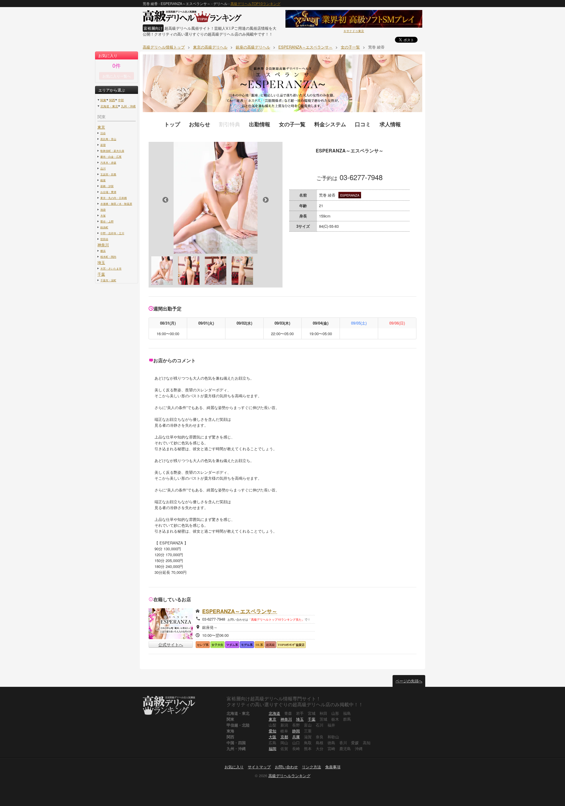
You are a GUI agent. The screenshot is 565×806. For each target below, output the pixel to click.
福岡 (272, 748)
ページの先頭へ (409, 681)
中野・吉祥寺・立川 (112, 233)
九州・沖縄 (128, 106)
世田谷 (104, 239)
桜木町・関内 (108, 257)
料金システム (330, 124)
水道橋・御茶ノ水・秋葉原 (116, 204)
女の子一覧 (292, 124)
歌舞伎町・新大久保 (112, 151)
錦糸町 (104, 227)
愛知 (272, 731)
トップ (172, 124)
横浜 (103, 251)
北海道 (274, 713)
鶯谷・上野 (107, 221)
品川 (103, 168)
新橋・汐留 (107, 186)
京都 (284, 736)
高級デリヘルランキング (289, 775)
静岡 (296, 731)
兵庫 (296, 736)
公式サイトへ (170, 644)
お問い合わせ (286, 767)
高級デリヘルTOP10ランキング (255, 3)
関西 (112, 100)
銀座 (103, 180)
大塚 (103, 215)
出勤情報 (259, 124)
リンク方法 (311, 767)
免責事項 (332, 767)
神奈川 (103, 244)
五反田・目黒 (108, 174)
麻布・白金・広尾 (111, 156)
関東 (103, 100)
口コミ (363, 124)
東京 (101, 127)
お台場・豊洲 (108, 192)
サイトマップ (259, 767)
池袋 (103, 209)
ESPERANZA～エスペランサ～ (239, 611)
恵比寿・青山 (108, 139)
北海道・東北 (109, 106)
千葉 (101, 274)
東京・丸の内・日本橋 (113, 198)
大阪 (272, 736)
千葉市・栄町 (108, 280)
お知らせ (199, 124)
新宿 (103, 145)
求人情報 (390, 124)
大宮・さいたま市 (111, 268)
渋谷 (103, 133)
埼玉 (101, 262)
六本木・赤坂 (108, 162)
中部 (121, 100)
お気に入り (234, 767)
